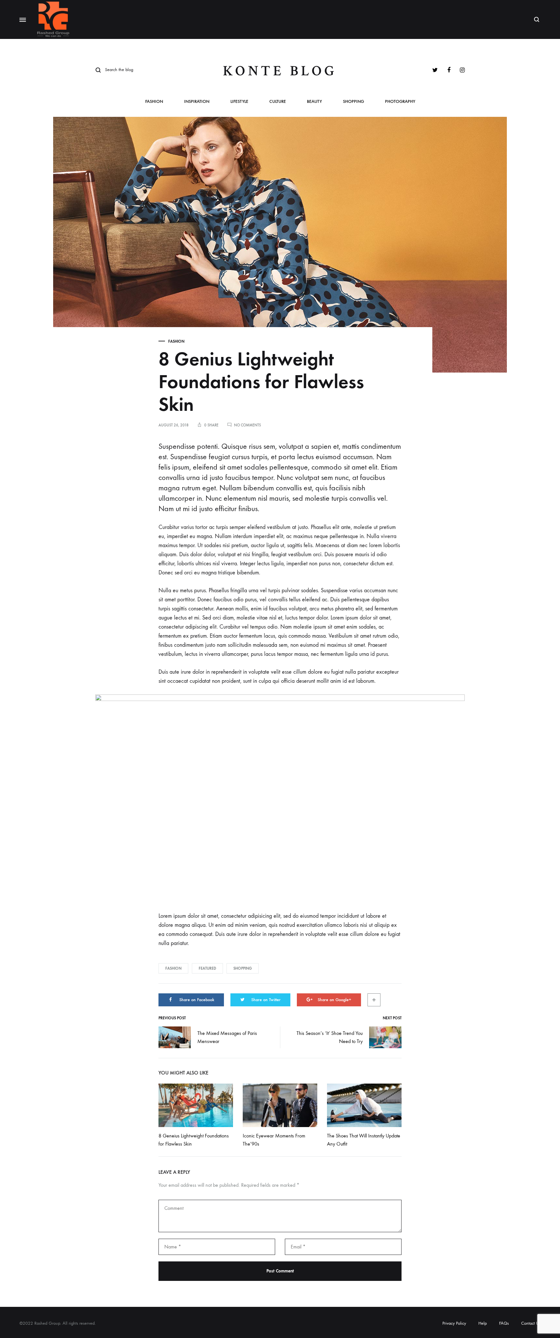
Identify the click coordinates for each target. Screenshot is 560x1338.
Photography (400, 101)
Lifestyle (239, 101)
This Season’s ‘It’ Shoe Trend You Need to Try (330, 1037)
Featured (207, 968)
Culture (277, 101)
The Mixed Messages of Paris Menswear (227, 1037)
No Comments (247, 425)
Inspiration (196, 101)
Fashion (154, 101)
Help (482, 1323)
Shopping (353, 101)
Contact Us (531, 1323)
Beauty (314, 101)
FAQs (504, 1323)
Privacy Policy (454, 1323)
